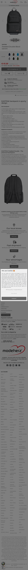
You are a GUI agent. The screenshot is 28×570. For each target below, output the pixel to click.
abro (2, 377)
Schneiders (21, 426)
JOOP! (11, 432)
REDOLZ (21, 398)
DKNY (2, 481)
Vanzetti (21, 514)
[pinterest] (19, 365)
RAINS (20, 396)
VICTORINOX (22, 519)
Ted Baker (21, 480)
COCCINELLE (4, 461)
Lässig (11, 464)
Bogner (2, 411)
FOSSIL (2, 513)
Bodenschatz (4, 409)
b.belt (2, 394)
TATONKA (21, 477)
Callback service (5, 306)
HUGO (11, 422)
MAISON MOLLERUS (12, 485)
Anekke (3, 386)
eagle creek (3, 490)
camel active (4, 444)
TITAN (20, 491)
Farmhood (3, 508)
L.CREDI (12, 454)
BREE (2, 421)
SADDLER (21, 413)
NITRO (11, 515)
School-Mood (22, 429)
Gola (11, 383)
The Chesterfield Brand (23, 485)
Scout (20, 436)
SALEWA (21, 416)
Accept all (14, 298)
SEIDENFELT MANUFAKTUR (22, 447)
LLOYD (11, 479)
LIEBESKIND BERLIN (13, 474)
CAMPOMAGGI (4, 449)
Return (2, 304)
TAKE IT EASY (22, 472)
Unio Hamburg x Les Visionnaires (23, 508)
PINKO (20, 382)
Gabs (2, 529)
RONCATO (21, 408)
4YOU (2, 374)
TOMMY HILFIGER (21, 494)
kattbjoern (12, 444)
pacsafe (12, 528)
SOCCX (20, 453)
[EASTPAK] (15, 40)
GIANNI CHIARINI (12, 379)
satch (20, 424)
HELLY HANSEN (14, 409)
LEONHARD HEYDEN (13, 470)
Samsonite (21, 419)
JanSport (12, 430)
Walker (20, 524)
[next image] (25, 21)
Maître (11, 488)
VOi (20, 522)
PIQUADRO (21, 387)
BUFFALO (3, 431)
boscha (2, 414)
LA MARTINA (13, 459)
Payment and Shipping (6, 310)
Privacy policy (10, 289)
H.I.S (11, 417)
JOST (11, 435)
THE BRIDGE (22, 482)
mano (11, 495)
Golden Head (13, 385)
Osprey (11, 523)
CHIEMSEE (3, 456)
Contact (3, 303)
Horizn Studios (13, 419)
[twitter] (11, 365)
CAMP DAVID (4, 447)
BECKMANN (4, 396)
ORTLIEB (12, 520)
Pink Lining (21, 379)
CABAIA (3, 439)
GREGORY (12, 397)
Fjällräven (3, 510)
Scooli (20, 431)
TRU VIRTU (21, 503)
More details (14, 293)
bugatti (2, 434)
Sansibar (21, 421)
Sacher (20, 411)
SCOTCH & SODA (23, 434)
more (13, 321)
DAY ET (2, 466)
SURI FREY (21, 469)
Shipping (16, 64)
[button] (21, 73)
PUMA (20, 393)
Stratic (20, 464)
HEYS (11, 414)
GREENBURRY (13, 390)
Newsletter (3, 312)
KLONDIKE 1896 (13, 449)
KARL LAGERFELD (13, 440)
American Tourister (3, 383)
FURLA (2, 524)
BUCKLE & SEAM (5, 429)
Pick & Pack (21, 377)
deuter (2, 478)
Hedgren (12, 407)
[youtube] (13, 365)
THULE (20, 488)
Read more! (14, 250)
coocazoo (3, 463)
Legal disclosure (18, 289)
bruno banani (4, 426)
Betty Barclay (4, 404)
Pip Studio (21, 384)
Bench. (2, 399)
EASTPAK (4, 44)
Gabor (2, 527)
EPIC (2, 497)
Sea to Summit (22, 441)
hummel (12, 427)
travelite (21, 500)
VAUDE (20, 517)
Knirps (11, 451)
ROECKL (21, 406)
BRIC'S (2, 424)
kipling (11, 446)
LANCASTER (13, 461)
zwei (20, 532)
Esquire (3, 505)
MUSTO (11, 510)
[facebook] (8, 365)
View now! (14, 236)
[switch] (3, 568)
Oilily (11, 517)
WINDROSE (21, 529)
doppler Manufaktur (3, 487)
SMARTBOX (21, 450)
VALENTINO (22, 512)
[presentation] (6, 2)
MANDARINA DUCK (13, 492)
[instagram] (17, 365)
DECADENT (3, 468)
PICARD (21, 374)
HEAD (11, 404)
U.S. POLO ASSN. (23, 505)
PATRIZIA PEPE (13, 533)
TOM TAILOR (22, 497)
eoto (2, 495)
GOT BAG (12, 388)
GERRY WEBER (13, 376)
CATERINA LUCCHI (3, 453)
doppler (3, 483)
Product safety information (21, 95)
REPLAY (21, 403)
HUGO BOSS (13, 424)
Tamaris (21, 474)
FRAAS (2, 515)
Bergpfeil (3, 401)
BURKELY (3, 437)
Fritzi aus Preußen (3, 521)
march (11, 500)
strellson (21, 467)
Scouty (20, 439)
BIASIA (2, 406)
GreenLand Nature (12, 394)
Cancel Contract (5, 314)
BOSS (2, 416)
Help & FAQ (3, 308)
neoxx (11, 512)
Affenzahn (3, 379)
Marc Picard (13, 497)
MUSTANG (12, 507)
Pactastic (12, 530)
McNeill (12, 505)
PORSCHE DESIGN (21, 390)
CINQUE (3, 458)
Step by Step (22, 462)
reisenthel (21, 401)
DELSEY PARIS (4, 471)
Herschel (12, 412)
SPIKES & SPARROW (21, 459)
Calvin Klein (4, 442)
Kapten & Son (13, 437)
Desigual (3, 476)
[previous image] (3, 21)
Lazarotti (12, 466)
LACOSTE (12, 456)
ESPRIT (2, 503)
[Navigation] (2, 2)
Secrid (20, 444)
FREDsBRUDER (4, 518)
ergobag (3, 500)
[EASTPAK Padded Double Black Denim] (9, 37)
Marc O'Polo (13, 502)
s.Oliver (20, 455)
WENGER (21, 527)
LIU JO (11, 477)
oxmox (11, 525)
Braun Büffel (4, 419)
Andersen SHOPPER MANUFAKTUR (4, 390)
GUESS (11, 399)
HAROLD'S (12, 402)
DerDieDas (3, 473)
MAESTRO (12, 482)
